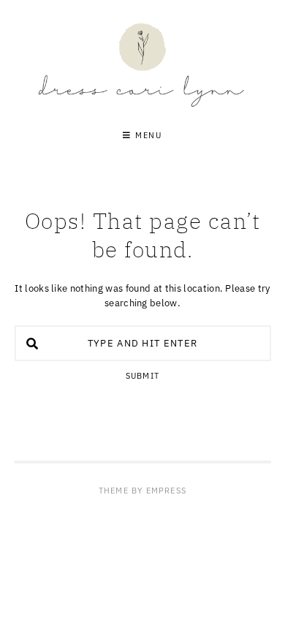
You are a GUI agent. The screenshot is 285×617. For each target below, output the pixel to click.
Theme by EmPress (142, 490)
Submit (142, 376)
